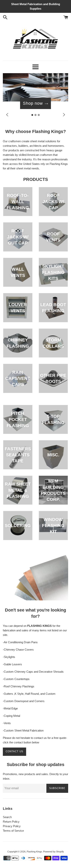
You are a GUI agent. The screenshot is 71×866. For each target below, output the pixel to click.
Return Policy (11, 821)
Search (7, 817)
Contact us (14, 751)
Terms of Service (13, 830)
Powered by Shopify (53, 851)
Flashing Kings (34, 851)
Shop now (33, 103)
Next (64, 114)
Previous (7, 114)
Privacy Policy (12, 826)
